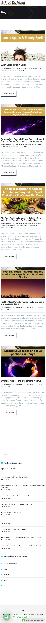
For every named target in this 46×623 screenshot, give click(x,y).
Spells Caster (27, 144)
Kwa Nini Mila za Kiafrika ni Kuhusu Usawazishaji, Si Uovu (21, 537)
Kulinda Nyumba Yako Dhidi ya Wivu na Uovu (16, 496)
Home (6, 580)
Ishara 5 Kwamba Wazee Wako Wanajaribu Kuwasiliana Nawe (22, 546)
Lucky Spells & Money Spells (13, 65)
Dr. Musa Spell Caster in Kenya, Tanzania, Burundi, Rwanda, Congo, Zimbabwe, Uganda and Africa (22, 140)
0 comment (6, 146)
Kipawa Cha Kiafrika (8, 469)
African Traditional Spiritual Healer (26, 68)
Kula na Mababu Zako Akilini (11, 512)
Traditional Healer (37, 144)
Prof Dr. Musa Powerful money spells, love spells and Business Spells (22, 303)
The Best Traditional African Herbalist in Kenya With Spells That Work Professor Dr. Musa (21, 219)
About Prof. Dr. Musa (10, 563)
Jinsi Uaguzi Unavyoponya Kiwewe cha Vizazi (17, 504)
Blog (5, 569)
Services (6, 586)
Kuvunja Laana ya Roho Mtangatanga (14, 529)
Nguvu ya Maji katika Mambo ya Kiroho (14, 477)
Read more (8, 94)
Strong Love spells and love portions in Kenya (21, 381)
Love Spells (18, 144)
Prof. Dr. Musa (7, 68)
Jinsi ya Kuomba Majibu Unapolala (13, 521)
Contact (6, 575)
